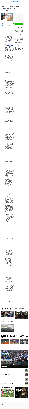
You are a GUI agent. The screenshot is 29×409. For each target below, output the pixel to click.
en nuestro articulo (10, 45)
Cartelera (7, 407)
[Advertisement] (18, 17)
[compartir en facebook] (1, 23)
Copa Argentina (12, 389)
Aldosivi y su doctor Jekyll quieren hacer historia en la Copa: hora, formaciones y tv (7, 387)
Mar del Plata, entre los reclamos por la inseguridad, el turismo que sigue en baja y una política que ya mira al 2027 (7, 309)
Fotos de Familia (3, 407)
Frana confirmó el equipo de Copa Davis (24, 336)
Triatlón (2, 378)
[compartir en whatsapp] (2, 23)
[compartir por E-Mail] (3, 23)
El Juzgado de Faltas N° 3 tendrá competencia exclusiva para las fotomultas (20, 309)
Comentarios (2, 25)
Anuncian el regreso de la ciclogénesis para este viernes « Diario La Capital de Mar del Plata (18, 31)
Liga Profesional (3, 369)
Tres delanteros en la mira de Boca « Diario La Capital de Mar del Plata (18, 39)
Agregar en (4, 10)
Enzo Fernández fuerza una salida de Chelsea (7, 383)
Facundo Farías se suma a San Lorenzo (6, 374)
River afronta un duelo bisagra (13, 336)
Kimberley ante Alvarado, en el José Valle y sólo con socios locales (14, 365)
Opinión (2, 4)
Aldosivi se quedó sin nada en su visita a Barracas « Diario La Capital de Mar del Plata (18, 48)
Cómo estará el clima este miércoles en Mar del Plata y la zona (7, 321)
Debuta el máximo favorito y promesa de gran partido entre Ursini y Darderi (5, 337)
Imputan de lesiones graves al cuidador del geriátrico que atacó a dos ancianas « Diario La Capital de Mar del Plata (18, 35)
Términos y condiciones (14, 407)
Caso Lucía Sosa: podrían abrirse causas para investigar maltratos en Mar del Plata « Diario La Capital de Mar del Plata (18, 44)
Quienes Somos (9, 407)
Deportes (2, 382)
